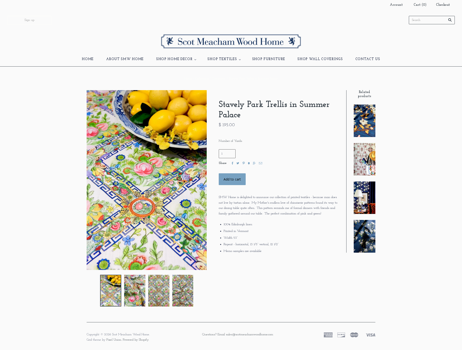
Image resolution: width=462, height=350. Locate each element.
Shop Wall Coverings (320, 59)
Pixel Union (113, 340)
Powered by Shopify (135, 340)
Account (396, 5)
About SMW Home (125, 59)
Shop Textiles (222, 59)
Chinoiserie (219, 79)
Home (88, 59)
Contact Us (367, 59)
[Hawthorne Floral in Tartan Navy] (364, 236)
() (420, 5)
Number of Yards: (230, 141)
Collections (202, 79)
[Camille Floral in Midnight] (364, 121)
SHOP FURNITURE (268, 59)
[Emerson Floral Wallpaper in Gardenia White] (364, 159)
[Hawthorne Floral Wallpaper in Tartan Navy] (364, 197)
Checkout (443, 5)
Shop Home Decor (174, 59)
